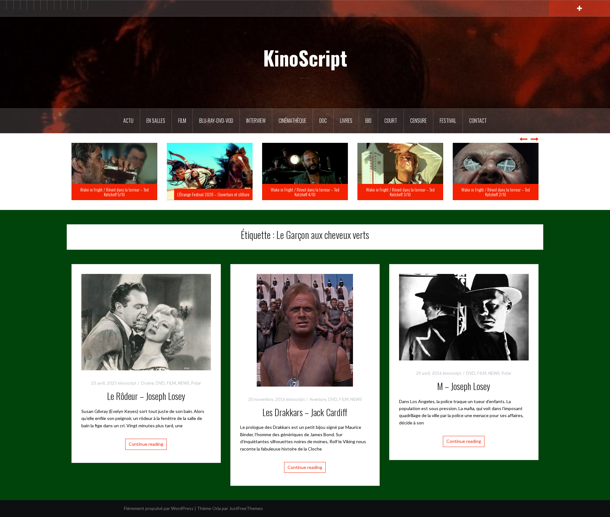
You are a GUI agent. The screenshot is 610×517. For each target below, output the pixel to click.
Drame (147, 383)
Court (390, 120)
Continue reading (146, 444)
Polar (196, 383)
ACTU (128, 120)
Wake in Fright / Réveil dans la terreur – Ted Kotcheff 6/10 (114, 192)
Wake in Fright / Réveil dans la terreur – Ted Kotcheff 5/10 (209, 192)
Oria (216, 508)
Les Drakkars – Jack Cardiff (304, 412)
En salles (155, 120)
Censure (418, 120)
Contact (478, 120)
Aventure (317, 399)
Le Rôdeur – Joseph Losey (146, 395)
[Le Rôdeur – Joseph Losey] (146, 321)
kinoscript (127, 383)
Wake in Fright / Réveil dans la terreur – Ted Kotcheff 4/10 (400, 192)
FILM (182, 120)
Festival (448, 120)
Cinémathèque (292, 120)
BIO (368, 120)
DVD (160, 383)
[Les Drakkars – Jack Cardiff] (305, 329)
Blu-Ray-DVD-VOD (216, 120)
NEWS (183, 383)
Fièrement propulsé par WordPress (158, 508)
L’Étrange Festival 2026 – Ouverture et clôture (309, 194)
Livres (346, 120)
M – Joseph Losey (463, 386)
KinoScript (305, 57)
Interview (256, 120)
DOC (323, 120)
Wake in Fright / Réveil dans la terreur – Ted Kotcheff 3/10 (495, 192)
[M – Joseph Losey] (464, 316)
